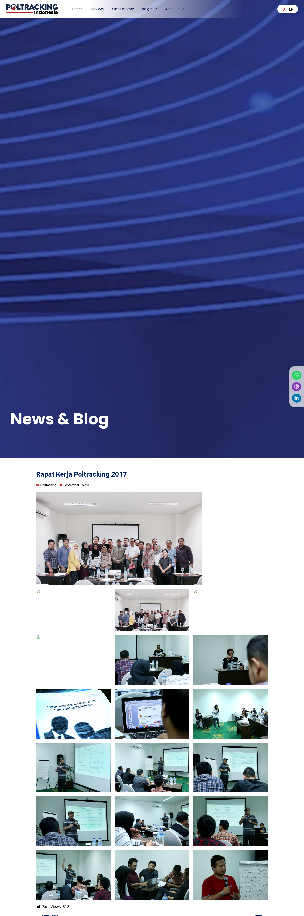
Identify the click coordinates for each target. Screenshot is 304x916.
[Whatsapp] (296, 375)
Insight (147, 9)
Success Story (123, 9)
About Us (172, 9)
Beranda (75, 9)
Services (97, 9)
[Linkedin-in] (296, 398)
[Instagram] (296, 386)
